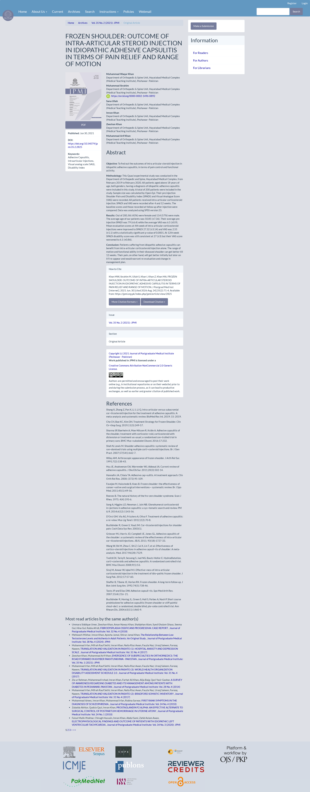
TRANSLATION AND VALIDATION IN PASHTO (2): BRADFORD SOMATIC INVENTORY (127, 693)
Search (90, 11)
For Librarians (202, 68)
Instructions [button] (108, 11)
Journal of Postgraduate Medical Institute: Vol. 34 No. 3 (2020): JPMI (144, 724)
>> (74, 729)
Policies (128, 11)
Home (22, 11)
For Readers (200, 53)
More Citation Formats (124, 301)
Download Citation (154, 301)
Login (305, 3)
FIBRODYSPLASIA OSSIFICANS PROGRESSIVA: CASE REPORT (134, 628)
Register (292, 3)
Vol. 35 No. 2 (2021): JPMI (105, 22)
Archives (74, 11)
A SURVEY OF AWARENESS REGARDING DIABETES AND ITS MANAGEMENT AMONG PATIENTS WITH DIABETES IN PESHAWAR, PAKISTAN (127, 683)
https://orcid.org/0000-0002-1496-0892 (133, 95)
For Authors (200, 60)
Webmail (145, 11)
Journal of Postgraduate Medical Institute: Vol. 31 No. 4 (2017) (114, 652)
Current (57, 11)
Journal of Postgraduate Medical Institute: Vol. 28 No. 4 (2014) (147, 686)
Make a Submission (203, 26)
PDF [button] (83, 124)
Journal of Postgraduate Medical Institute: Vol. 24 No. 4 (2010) (143, 704)
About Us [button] (39, 11)
